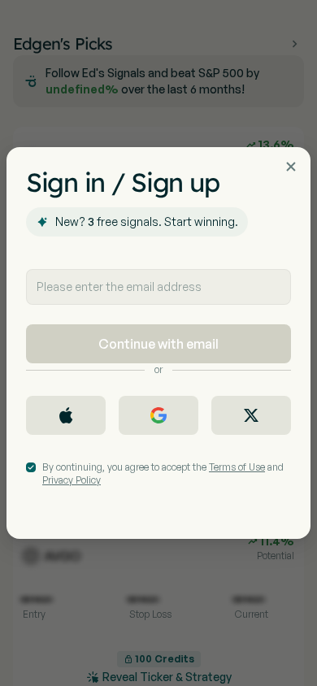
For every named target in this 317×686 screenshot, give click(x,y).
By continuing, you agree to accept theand (163, 473)
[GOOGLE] (158, 415)
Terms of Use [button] (237, 467)
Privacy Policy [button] (71, 480)
